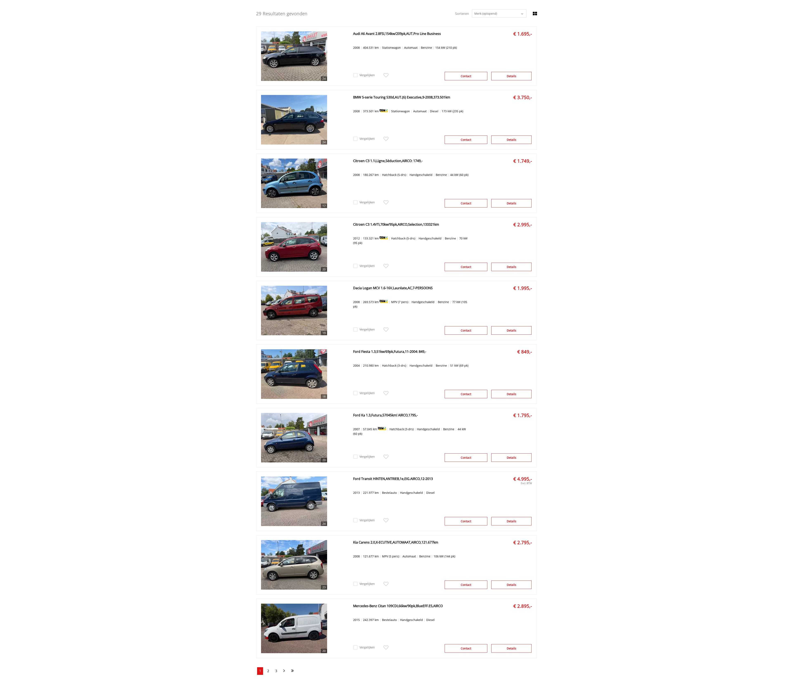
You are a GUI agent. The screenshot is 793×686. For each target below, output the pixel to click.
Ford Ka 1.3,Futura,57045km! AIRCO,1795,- (385, 415)
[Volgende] (284, 671)
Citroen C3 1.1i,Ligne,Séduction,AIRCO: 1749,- (388, 161)
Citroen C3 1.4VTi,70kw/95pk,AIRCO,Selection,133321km (396, 224)
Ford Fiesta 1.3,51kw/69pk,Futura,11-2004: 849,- (389, 351)
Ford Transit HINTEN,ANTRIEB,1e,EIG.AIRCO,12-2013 (393, 478)
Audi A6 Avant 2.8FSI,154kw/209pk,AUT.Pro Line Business (397, 33)
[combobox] (499, 13)
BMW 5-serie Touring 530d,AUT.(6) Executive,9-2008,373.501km (401, 97)
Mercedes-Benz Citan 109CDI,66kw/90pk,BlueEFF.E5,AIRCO (398, 606)
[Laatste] (292, 671)
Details (511, 76)
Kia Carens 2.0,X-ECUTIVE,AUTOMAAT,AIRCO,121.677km (395, 542)
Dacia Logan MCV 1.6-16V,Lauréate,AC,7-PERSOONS (393, 288)
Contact (466, 76)
